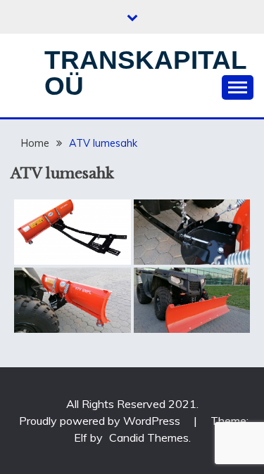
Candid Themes (149, 437)
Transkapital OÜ (145, 73)
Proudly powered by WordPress (101, 421)
